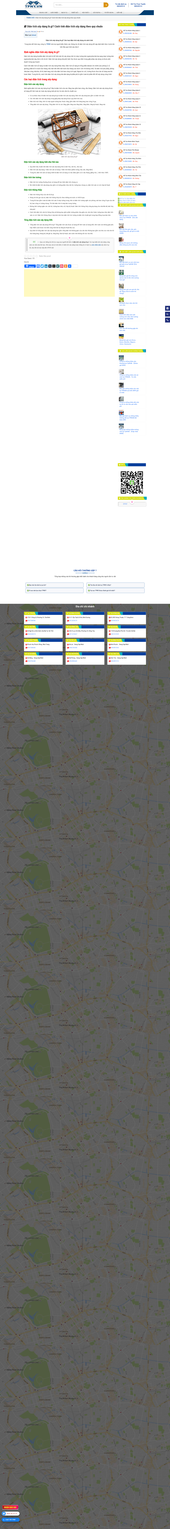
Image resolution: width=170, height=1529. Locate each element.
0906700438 (128, 127)
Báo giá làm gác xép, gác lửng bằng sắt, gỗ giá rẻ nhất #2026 (129, 231)
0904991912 (128, 42)
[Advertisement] (69, 284)
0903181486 (128, 33)
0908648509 (128, 93)
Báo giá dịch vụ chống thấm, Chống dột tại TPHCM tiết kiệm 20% (129, 418)
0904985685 (73, 661)
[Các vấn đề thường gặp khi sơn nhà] (121, 324)
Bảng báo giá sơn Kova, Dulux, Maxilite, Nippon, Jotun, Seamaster (128, 342)
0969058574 (32, 634)
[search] (106, 4)
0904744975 (128, 144)
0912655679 (128, 187)
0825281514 (121, 6)
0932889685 (128, 118)
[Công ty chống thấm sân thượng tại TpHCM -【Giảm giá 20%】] (121, 357)
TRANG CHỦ (43, 12)
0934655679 (115, 620)
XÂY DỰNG (97, 12)
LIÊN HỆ (119, 12)
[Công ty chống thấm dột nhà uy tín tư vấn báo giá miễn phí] (121, 398)
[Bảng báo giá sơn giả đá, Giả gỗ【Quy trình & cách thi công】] (121, 286)
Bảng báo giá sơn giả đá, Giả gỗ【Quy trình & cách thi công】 (129, 291)
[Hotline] (167, 320)
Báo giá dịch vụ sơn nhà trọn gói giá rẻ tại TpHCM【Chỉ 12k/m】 (129, 264)
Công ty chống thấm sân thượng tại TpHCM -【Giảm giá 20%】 (129, 363)
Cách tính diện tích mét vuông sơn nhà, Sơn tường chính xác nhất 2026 (129, 316)
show (34, 35)
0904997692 (128, 50)
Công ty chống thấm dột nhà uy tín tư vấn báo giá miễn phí (129, 404)
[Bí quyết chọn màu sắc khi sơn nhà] (121, 299)
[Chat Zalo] (167, 314)
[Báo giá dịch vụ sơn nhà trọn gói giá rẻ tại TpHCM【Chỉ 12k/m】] (121, 258)
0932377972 (128, 135)
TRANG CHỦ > (30, 18)
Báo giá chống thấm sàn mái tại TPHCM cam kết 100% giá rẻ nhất (129, 390)
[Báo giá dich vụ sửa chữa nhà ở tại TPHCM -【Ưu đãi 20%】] (121, 212)
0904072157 (128, 76)
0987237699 (115, 634)
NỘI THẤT (86, 12)
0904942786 (128, 59)
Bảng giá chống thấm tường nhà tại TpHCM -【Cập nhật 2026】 (129, 431)
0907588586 (32, 620)
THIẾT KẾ (75, 12)
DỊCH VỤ (64, 12)
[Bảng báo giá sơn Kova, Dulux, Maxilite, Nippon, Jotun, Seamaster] (121, 336)
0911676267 (73, 634)
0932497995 (128, 110)
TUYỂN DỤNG (109, 12)
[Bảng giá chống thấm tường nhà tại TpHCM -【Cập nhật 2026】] (121, 426)
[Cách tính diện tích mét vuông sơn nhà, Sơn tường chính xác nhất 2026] (121, 311)
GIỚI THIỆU (54, 12)
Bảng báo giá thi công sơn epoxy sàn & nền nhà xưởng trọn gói (129, 278)
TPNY (48, 44)
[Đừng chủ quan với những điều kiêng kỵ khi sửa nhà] (121, 239)
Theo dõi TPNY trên (30, 31)
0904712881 (128, 101)
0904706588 (128, 152)
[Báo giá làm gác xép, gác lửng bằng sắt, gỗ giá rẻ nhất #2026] (121, 225)
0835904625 (128, 67)
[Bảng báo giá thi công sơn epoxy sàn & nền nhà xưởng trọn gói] (121, 272)
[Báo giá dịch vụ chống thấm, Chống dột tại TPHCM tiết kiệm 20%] (121, 412)
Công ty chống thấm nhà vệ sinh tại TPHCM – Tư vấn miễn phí (129, 377)
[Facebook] (167, 308)
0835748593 (128, 84)
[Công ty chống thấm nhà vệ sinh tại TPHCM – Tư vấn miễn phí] (121, 371)
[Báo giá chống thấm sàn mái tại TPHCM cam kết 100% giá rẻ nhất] (121, 385)
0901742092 (128, 161)
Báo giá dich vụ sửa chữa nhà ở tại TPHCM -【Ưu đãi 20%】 (129, 217)
